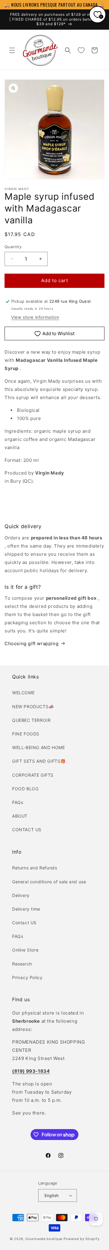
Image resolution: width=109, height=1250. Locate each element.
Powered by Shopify (82, 1239)
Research (22, 963)
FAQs (17, 802)
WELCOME (23, 692)
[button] (12, 50)
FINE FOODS (25, 733)
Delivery (21, 895)
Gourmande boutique (43, 1239)
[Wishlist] (81, 50)
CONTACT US (26, 829)
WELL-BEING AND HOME (38, 747)
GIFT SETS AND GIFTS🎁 (39, 761)
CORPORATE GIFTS (33, 775)
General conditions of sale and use (49, 881)
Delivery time (26, 909)
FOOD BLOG (25, 788)
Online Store (25, 949)
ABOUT (20, 815)
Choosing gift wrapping (31, 643)
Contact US (24, 922)
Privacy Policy (27, 977)
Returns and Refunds (34, 867)
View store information (35, 317)
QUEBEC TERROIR (31, 720)
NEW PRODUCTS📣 (33, 706)
